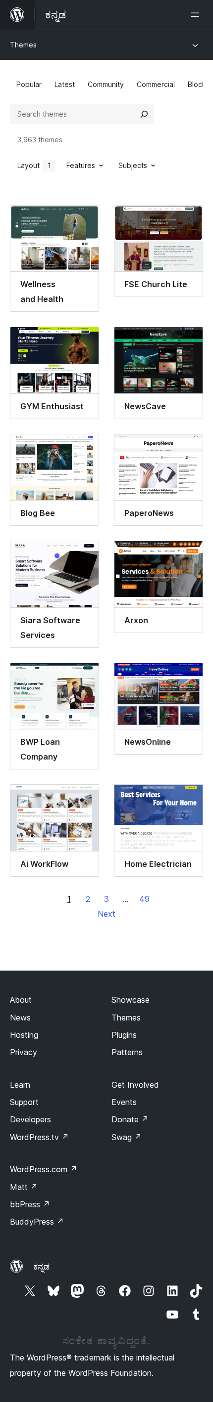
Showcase (130, 1000)
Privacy (23, 1052)
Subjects (132, 165)
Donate (130, 1119)
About (21, 1000)
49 (144, 899)
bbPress (30, 1204)
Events (124, 1102)
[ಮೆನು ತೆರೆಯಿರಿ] (197, 15)
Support (24, 1102)
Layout (34, 165)
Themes (23, 45)
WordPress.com (43, 1169)
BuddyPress (37, 1222)
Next (106, 914)
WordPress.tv (39, 1137)
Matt (24, 1187)
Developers (30, 1119)
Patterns (127, 1052)
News (20, 1017)
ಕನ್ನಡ (41, 1267)
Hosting (24, 1035)
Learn (20, 1085)
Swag (126, 1137)
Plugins (124, 1035)
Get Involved (135, 1085)
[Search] (144, 114)
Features (80, 165)
